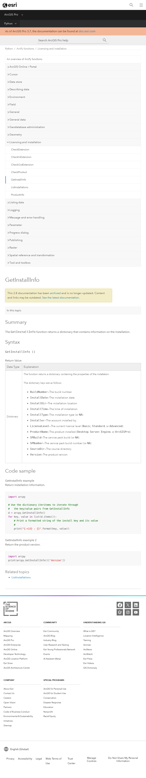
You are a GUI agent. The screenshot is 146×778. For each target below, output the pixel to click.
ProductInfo (17, 194)
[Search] (131, 5)
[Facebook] (120, 605)
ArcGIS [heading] (7, 622)
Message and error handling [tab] (26, 217)
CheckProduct (19, 172)
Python (8, 23)
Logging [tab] (14, 210)
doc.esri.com (87, 31)
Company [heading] (9, 680)
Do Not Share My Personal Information (123, 759)
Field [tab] (12, 104)
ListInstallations (19, 187)
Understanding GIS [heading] (94, 622)
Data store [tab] (15, 81)
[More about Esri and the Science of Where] (11, 609)
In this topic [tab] (14, 310)
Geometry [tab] (15, 134)
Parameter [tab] (15, 225)
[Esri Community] (120, 612)
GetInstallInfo (18, 179)
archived (55, 293)
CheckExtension (20, 149)
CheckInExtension (21, 157)
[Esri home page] (9, 5)
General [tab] (14, 112)
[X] (128, 605)
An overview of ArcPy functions (24, 59)
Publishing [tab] (15, 240)
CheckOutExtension (22, 164)
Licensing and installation (52, 48)
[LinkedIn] (136, 605)
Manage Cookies (91, 759)
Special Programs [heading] (53, 680)
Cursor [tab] (13, 74)
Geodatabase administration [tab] (27, 127)
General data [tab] (17, 119)
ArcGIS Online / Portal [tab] (23, 66)
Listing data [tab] (16, 202)
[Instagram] (128, 612)
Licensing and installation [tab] (25, 142)
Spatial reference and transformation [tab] (31, 255)
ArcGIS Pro (11, 14)
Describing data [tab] (19, 89)
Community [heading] (50, 622)
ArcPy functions (25, 48)
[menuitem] (22, 631)
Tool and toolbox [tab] (19, 262)
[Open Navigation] (141, 5)
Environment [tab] (17, 97)
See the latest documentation (60, 297)
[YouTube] (136, 612)
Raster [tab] (13, 247)
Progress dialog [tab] (18, 232)
